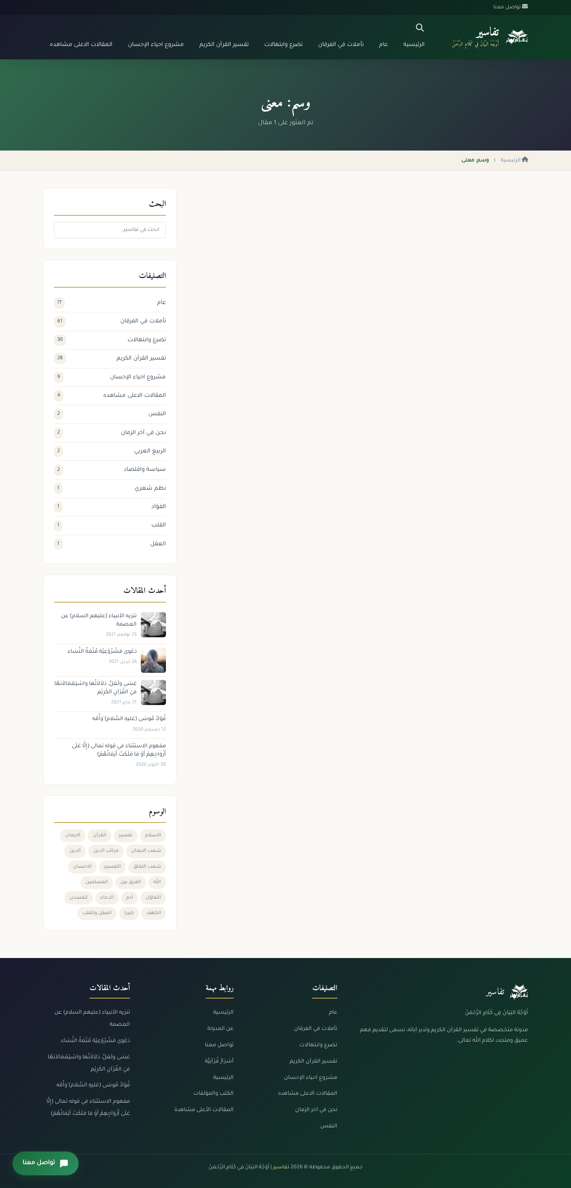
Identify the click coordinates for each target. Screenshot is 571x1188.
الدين (75, 851)
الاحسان (82, 867)
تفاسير (488, 32)
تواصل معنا (219, 1045)
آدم (129, 898)
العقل (111, 544)
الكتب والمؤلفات (213, 1094)
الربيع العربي (111, 451)
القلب (111, 525)
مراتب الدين (106, 851)
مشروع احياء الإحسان (156, 45)
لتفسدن (78, 898)
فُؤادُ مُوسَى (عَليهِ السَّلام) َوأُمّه (93, 1085)
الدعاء (107, 898)
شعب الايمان (146, 851)
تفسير (126, 835)
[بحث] (420, 28)
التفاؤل (153, 898)
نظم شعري (111, 488)
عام (383, 45)
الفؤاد (111, 507)
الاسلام (153, 835)
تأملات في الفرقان (341, 45)
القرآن (99, 835)
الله (157, 882)
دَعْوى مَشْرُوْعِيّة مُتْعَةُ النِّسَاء (95, 1041)
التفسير (112, 867)
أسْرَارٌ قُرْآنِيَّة (219, 1062)
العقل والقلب (97, 913)
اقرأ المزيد (504, 385)
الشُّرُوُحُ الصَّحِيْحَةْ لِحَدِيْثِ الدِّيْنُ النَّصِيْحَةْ (464, 324)
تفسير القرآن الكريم (224, 45)
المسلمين (97, 882)
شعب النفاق (147, 867)
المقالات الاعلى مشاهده (81, 45)
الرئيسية (414, 45)
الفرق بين (130, 882)
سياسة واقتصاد (111, 470)
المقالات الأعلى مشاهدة (204, 1110)
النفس (111, 414)
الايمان (72, 835)
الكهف (153, 913)
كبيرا (129, 913)
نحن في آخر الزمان (111, 433)
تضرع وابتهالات (283, 45)
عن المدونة (220, 1029)
